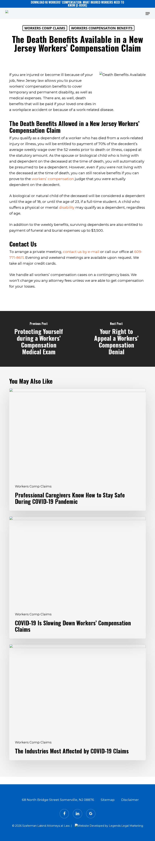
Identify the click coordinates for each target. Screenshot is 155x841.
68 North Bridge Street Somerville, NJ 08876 (58, 799)
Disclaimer (130, 799)
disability (66, 207)
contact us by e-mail (81, 252)
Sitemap (108, 799)
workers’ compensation (53, 179)
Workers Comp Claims (44, 28)
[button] (148, 13)
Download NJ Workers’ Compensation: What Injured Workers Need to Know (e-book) (77, 4)
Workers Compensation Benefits (102, 28)
